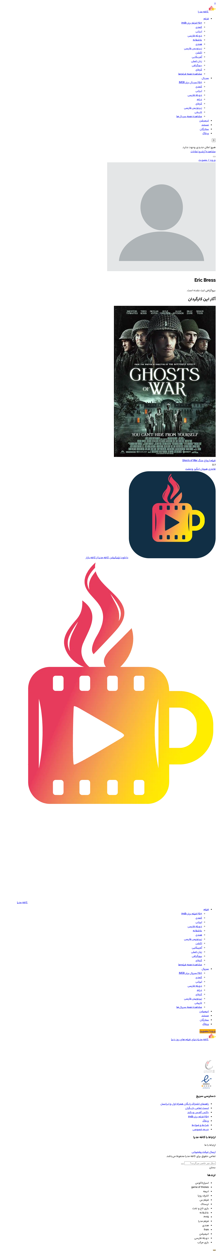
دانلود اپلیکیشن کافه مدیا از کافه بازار (107, 558)
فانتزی (212, 469)
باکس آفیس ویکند (198, 1112)
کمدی (198, 27)
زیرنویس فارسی (193, 48)
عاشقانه (197, 40)
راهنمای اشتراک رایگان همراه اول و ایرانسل (184, 1104)
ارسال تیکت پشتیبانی (204, 1152)
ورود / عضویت (207, 160)
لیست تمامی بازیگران (197, 1108)
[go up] (214, 1250)
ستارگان (204, 129)
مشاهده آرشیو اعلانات (203, 152)
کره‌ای (198, 70)
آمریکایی (197, 57)
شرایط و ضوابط (200, 1125)
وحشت (189, 469)
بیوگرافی (197, 65)
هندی (198, 44)
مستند (205, 125)
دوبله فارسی (195, 36)
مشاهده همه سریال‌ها (189, 116)
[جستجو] (214, 156)
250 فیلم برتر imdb (191, 23)
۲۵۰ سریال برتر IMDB (190, 82)
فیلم (206, 19)
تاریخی (198, 112)
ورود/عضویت (208, 1031)
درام (199, 99)
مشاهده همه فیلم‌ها (190, 74)
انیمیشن (204, 121)
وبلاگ (205, 133)
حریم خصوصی (200, 1129)
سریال (205, 78)
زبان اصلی (196, 61)
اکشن (198, 53)
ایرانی (198, 31)
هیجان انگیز (201, 469)
